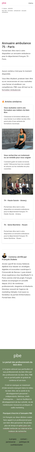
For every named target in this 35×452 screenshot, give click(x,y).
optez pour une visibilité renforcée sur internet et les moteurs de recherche (17, 428)
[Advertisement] (17, 27)
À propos (12, 439)
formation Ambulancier (11, 90)
